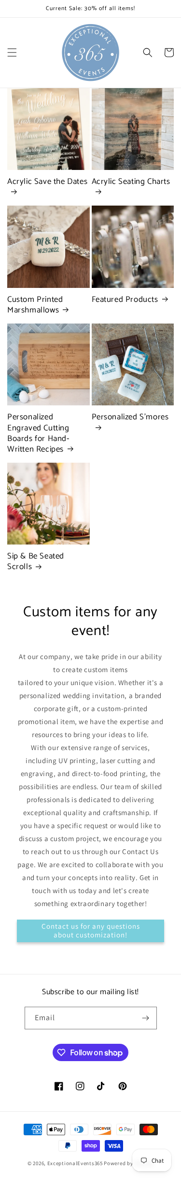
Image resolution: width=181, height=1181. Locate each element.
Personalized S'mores (130, 418)
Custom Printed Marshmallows (35, 304)
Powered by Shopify (128, 1163)
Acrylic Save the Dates (47, 182)
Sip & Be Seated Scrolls (35, 561)
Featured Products (125, 299)
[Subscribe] (145, 1018)
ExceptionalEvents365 (75, 1163)
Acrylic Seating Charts (131, 182)
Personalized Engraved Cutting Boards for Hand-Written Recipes (38, 433)
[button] (12, 52)
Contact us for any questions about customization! (91, 930)
